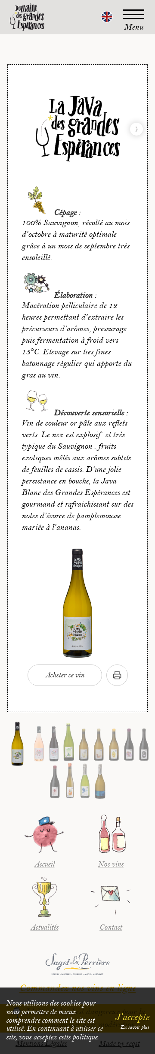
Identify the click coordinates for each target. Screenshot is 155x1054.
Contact (110, 927)
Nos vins (111, 864)
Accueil (44, 864)
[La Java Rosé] (136, 129)
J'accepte (132, 1017)
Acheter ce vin (64, 675)
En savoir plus (135, 1027)
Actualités (45, 927)
